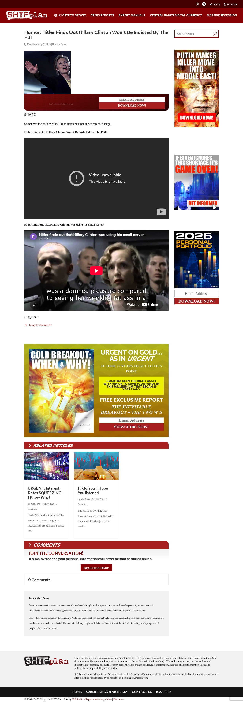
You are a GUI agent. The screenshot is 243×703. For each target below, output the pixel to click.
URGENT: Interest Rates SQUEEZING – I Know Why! (46, 492)
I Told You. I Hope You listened (93, 490)
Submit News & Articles (107, 691)
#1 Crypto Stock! (72, 15)
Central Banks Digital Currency (176, 15)
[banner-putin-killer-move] (196, 126)
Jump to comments (39, 325)
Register (231, 4)
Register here (96, 567)
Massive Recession (222, 15)
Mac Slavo (32, 44)
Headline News (59, 44)
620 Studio (77, 699)
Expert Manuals (132, 15)
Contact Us (142, 691)
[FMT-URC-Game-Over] (196, 208)
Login (216, 4)
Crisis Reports (102, 15)
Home (77, 691)
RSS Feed (163, 691)
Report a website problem (98, 699)
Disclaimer (118, 699)
